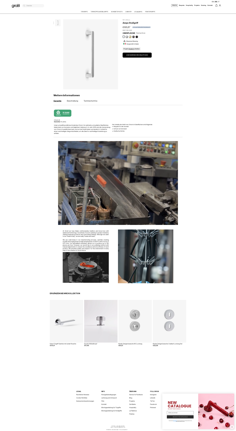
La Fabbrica (133, 411)
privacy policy (175, 420)
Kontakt (104, 404)
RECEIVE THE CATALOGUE (180, 416)
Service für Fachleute (136, 394)
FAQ (102, 401)
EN (213, 1)
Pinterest (153, 407)
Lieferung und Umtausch (109, 398)
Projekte (132, 401)
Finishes (131, 414)
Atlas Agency (123, 429)
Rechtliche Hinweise (82, 394)
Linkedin (152, 398)
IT (218, 1)
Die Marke (132, 404)
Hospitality (132, 407)
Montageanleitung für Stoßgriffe (111, 411)
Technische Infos (90, 101)
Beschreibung (72, 101)
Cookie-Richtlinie (81, 398)
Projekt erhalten (132, 49)
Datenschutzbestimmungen (85, 401)
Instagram (153, 394)
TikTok (152, 401)
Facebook (153, 404)
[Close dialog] (232, 395)
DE (216, 1)
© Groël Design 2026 (113, 429)
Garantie (57, 101)
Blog (130, 398)
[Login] (221, 6)
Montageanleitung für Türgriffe (111, 407)
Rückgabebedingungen (108, 394)
